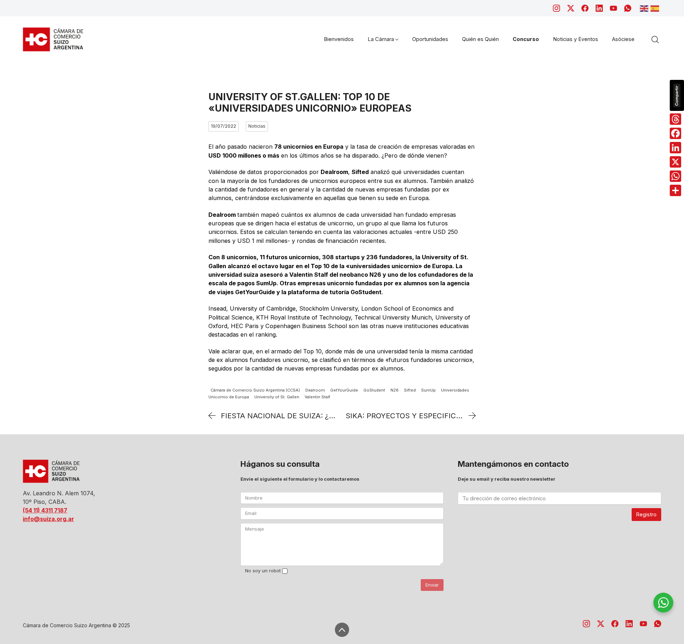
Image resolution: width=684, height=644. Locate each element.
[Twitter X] (570, 8)
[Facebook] (585, 8)
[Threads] (675, 119)
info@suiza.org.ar (48, 518)
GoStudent (374, 390)
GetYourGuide (344, 390)
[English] (645, 7)
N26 (394, 390)
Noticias (256, 126)
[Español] (656, 7)
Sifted (410, 390)
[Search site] (655, 40)
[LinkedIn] (599, 8)
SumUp (428, 390)
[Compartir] (675, 190)
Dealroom (315, 390)
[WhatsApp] (627, 8)
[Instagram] (556, 8)
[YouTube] (613, 8)
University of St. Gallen (276, 397)
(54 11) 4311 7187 (45, 510)
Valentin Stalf (317, 397)
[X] (675, 162)
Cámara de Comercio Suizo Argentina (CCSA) (255, 390)
